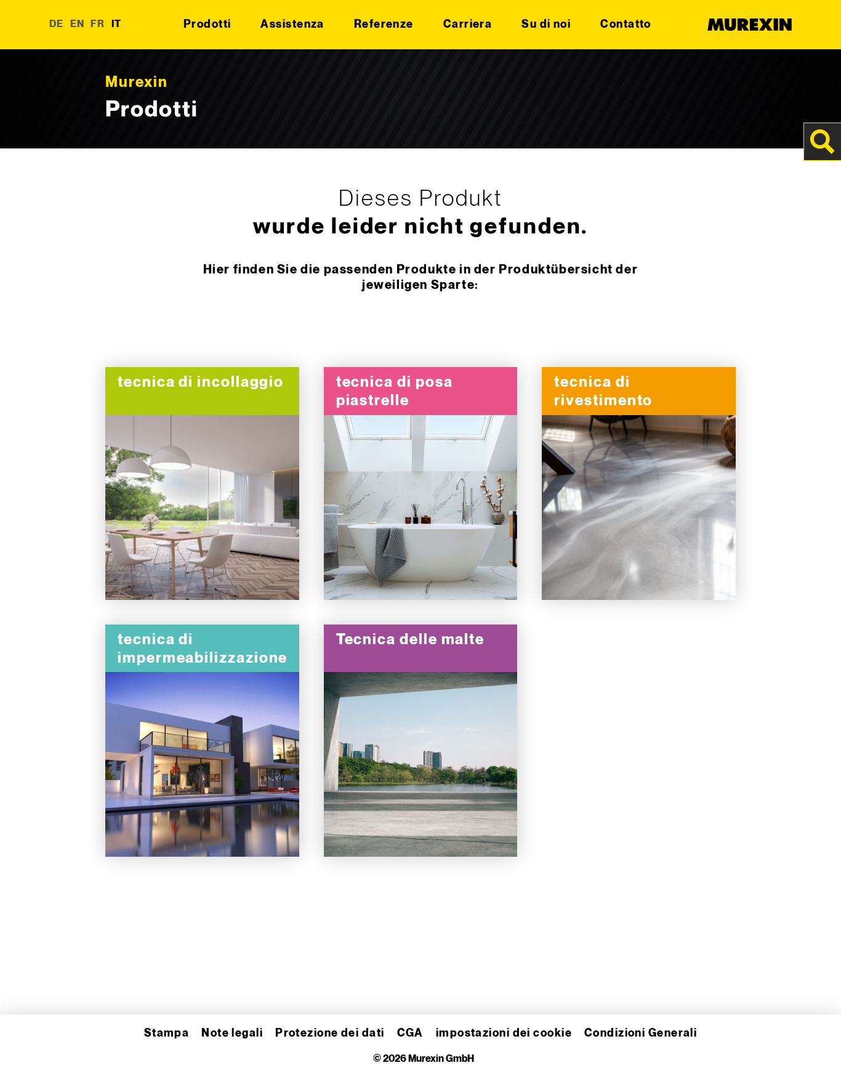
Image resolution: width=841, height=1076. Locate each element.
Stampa (167, 1033)
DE (56, 24)
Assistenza (292, 24)
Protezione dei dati (329, 1033)
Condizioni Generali (640, 1033)
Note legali (232, 1033)
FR (98, 24)
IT (116, 24)
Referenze (384, 24)
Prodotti (207, 24)
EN (77, 24)
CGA (410, 1033)
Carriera (468, 24)
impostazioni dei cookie (504, 1033)
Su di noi (546, 24)
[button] (27, 1049)
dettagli (202, 508)
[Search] (822, 141)
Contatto (625, 24)
